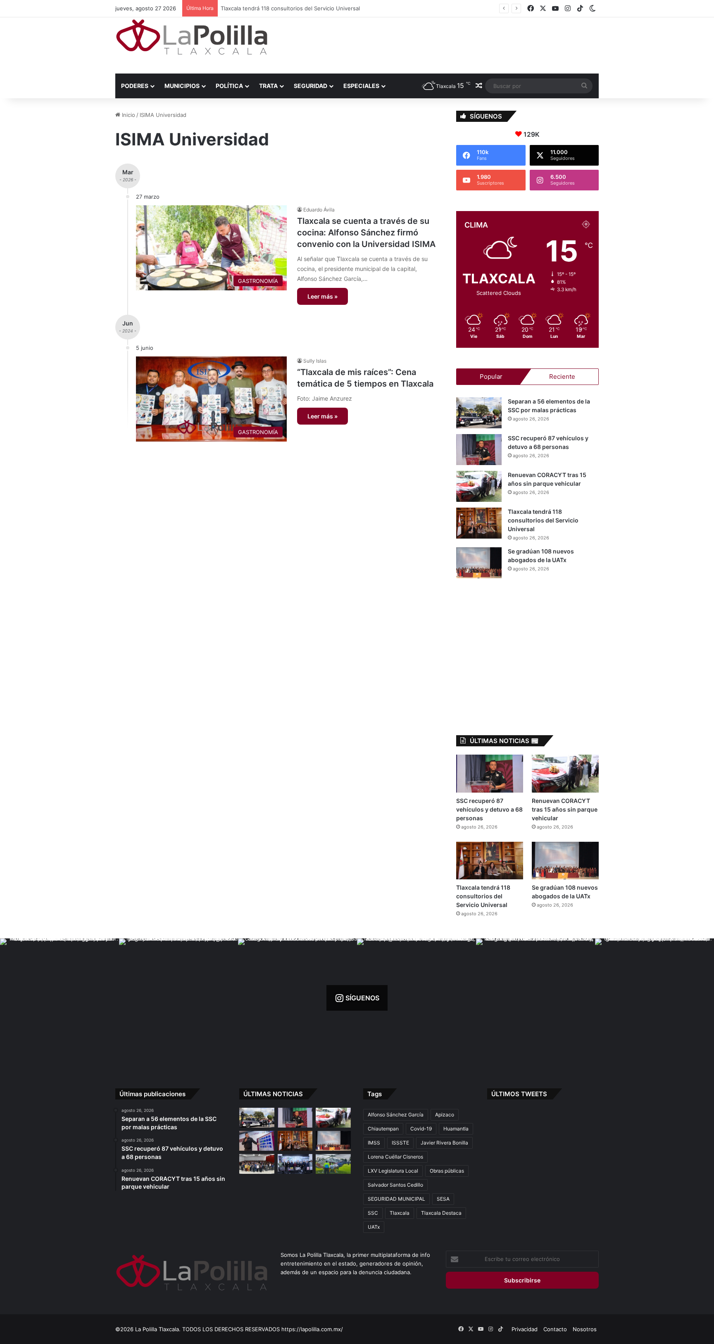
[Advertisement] (439, 44)
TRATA (268, 85)
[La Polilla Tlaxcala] (191, 37)
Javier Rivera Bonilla (444, 1143)
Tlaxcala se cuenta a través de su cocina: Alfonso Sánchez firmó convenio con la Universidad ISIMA (366, 232)
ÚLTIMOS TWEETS (519, 1094)
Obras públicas (447, 1171)
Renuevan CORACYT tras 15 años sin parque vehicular (564, 809)
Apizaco (444, 1114)
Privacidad (525, 1329)
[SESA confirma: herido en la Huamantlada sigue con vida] (333, 1164)
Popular (491, 376)
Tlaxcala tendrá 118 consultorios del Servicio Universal (291, 8)
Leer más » (322, 296)
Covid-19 (421, 1129)
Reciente (562, 376)
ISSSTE (400, 1143)
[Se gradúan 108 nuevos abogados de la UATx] (479, 562)
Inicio (127, 115)
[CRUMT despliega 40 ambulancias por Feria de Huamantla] (256, 1141)
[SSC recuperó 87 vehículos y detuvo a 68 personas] (479, 449)
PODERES (134, 85)
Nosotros (585, 1329)
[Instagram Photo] (59, 997)
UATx (374, 1227)
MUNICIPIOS (182, 85)
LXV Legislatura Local (393, 1171)
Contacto (555, 1329)
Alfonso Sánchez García (396, 1114)
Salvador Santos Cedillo (395, 1185)
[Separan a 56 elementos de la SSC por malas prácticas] (479, 412)
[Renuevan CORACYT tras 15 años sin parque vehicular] (479, 486)
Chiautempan (383, 1129)
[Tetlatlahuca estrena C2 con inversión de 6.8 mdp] (295, 1164)
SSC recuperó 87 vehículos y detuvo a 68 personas (489, 809)
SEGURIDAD (310, 85)
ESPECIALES (361, 85)
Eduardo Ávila (319, 210)
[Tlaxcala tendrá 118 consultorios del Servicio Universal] (479, 523)
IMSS (374, 1143)
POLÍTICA (229, 85)
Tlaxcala (399, 1213)
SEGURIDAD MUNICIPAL (396, 1199)
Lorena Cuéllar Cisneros (395, 1157)
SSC (373, 1213)
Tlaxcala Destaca (441, 1213)
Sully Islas (314, 361)
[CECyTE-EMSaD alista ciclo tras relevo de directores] (256, 1164)
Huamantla (456, 1129)
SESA (443, 1199)
